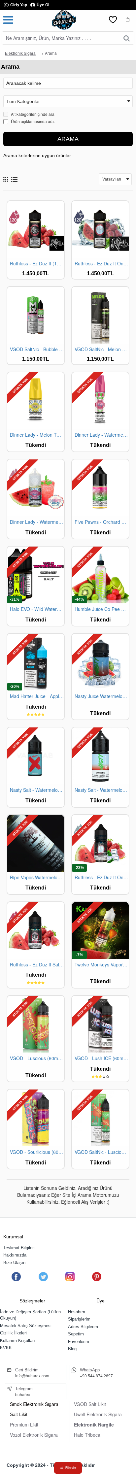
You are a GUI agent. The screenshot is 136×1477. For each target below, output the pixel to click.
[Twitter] (43, 1276)
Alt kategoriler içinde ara (32, 114)
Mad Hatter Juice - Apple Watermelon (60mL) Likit (37, 696)
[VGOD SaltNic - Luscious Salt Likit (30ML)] (100, 1118)
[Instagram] (70, 1276)
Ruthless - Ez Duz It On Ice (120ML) (102, 263)
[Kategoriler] (8, 20)
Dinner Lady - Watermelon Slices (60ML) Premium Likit (102, 435)
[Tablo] (5, 179)
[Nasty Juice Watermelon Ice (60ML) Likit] (100, 662)
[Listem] (112, 20)
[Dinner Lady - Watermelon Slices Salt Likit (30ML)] (35, 487)
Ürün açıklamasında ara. (32, 121)
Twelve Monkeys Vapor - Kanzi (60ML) (102, 964)
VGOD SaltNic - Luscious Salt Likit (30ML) (102, 1152)
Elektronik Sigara (20, 53)
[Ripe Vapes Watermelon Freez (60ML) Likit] (35, 843)
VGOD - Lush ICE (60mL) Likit (102, 1058)
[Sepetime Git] (127, 20)
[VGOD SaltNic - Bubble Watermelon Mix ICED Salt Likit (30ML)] (35, 315)
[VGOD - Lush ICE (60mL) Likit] (100, 1024)
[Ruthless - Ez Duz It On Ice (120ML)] (100, 229)
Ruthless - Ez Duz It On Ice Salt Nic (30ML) (102, 877)
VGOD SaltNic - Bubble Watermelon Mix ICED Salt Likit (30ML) (37, 349)
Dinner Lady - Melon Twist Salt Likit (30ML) (37, 435)
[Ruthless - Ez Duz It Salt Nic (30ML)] (35, 930)
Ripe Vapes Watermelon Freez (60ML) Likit (37, 877)
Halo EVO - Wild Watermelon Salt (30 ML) (37, 609)
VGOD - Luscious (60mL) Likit (37, 1058)
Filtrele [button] (70, 1467)
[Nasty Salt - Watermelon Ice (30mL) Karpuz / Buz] (100, 755)
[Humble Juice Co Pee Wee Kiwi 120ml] (100, 575)
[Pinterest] (97, 1276)
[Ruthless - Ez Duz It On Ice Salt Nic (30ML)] (100, 843)
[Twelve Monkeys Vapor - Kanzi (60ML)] (100, 930)
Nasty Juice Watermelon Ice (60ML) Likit (102, 696)
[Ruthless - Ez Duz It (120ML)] (35, 229)
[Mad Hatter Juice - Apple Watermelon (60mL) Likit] (35, 662)
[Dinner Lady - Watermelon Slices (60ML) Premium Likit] (100, 400)
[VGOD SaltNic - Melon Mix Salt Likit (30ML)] (100, 315)
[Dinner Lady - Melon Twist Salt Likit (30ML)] (35, 400)
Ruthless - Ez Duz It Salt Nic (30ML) (37, 964)
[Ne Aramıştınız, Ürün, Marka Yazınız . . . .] (126, 38)
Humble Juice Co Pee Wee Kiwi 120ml (102, 609)
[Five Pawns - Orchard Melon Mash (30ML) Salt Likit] (100, 487)
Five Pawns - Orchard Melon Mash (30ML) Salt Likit (102, 522)
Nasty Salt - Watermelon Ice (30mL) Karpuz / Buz (102, 790)
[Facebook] (16, 1276)
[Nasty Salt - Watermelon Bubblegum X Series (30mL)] (35, 755)
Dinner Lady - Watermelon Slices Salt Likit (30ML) (37, 522)
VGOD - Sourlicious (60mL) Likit (37, 1152)
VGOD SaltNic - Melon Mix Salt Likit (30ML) (102, 349)
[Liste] (14, 179)
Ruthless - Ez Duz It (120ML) (37, 263)
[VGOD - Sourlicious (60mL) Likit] (35, 1118)
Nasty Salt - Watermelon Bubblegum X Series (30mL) (37, 790)
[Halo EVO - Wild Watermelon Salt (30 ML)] (35, 575)
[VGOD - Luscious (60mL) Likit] (35, 1024)
